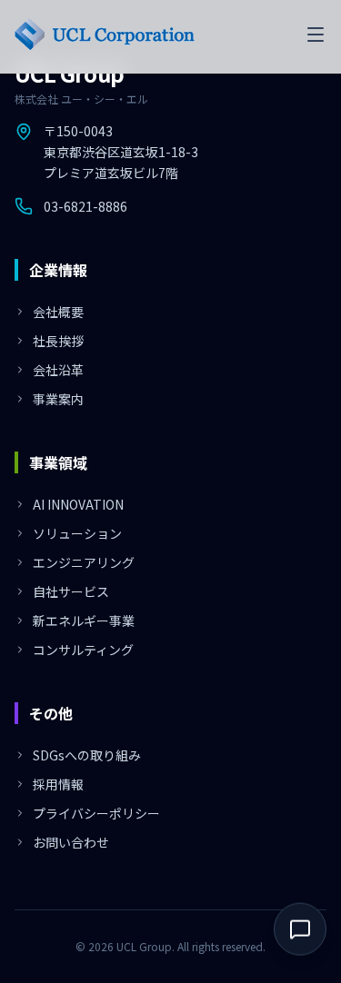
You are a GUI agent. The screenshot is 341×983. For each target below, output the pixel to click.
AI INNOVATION (78, 504)
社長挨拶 (58, 341)
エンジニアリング (84, 562)
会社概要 (58, 312)
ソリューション (77, 533)
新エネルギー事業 (84, 620)
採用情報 (58, 784)
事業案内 (58, 399)
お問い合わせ (71, 842)
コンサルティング (83, 649)
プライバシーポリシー (96, 813)
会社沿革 (58, 370)
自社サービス (71, 591)
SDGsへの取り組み (87, 755)
